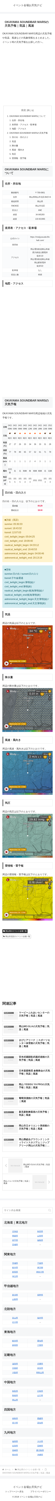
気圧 (14, 154)
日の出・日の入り (20, 137)
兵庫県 (40, 1364)
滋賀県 (15, 1364)
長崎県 (15, 1450)
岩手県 (15, 1240)
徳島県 (15, 1418)
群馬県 (15, 1272)
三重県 (40, 1345)
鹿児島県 (40, 1450)
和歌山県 (40, 1372)
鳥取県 (15, 1391)
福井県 (40, 1318)
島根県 (15, 1395)
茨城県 (15, 1263)
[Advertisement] (27, 75)
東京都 (40, 1267)
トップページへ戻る (14, 1491)
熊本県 (15, 1455)
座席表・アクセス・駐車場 (24, 124)
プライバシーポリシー (40, 1491)
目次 (23, 110)
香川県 (15, 1423)
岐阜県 (15, 1341)
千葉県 (40, 1263)
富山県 (15, 1318)
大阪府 (15, 1372)
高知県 (40, 1423)
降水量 (15, 145)
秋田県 (40, 1231)
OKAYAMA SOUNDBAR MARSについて (27, 116)
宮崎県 (40, 1446)
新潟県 (15, 1295)
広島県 (40, 1391)
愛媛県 (40, 1418)
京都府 (15, 1368)
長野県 (40, 1295)
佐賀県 (15, 1446)
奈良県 (40, 1368)
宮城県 (15, 1245)
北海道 (15, 1231)
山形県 (40, 1236)
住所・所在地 (18, 120)
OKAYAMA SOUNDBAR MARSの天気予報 (28, 133)
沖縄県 (40, 1455)
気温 (14, 141)
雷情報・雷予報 (19, 158)
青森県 (15, 1236)
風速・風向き (18, 150)
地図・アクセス (19, 128)
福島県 (40, 1240)
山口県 (40, 1395)
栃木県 (15, 1267)
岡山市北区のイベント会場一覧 (17, 936)
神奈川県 (40, 1272)
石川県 (15, 1322)
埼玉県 (15, 1276)
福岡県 (15, 1441)
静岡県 (15, 1345)
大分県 (40, 1441)
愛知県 (40, 1341)
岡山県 (15, 1400)
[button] (49, 1210)
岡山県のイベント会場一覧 (16, 931)
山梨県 (15, 1299)
